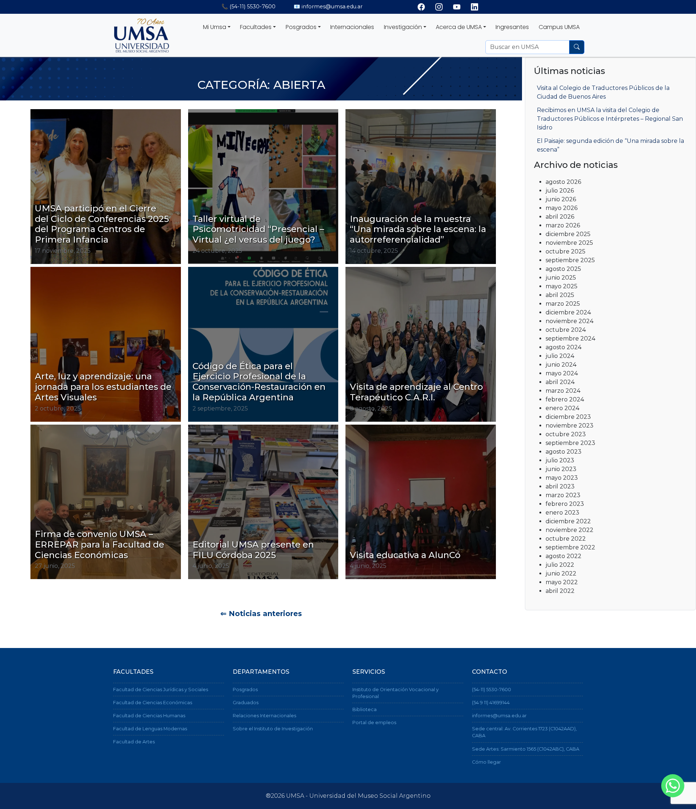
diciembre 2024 (568, 312)
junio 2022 (561, 573)
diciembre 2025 (568, 234)
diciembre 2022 (568, 521)
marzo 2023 (563, 495)
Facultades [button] (256, 27)
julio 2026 (560, 190)
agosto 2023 (563, 451)
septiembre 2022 (570, 547)
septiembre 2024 (570, 338)
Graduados (245, 702)
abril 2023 (560, 486)
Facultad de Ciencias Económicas (152, 702)
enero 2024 (562, 408)
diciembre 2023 (568, 416)
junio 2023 (561, 469)
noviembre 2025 (569, 242)
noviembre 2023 (569, 425)
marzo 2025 (563, 303)
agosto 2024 (563, 347)
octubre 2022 (566, 538)
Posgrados (245, 689)
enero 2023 (562, 512)
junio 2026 (561, 199)
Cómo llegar (486, 762)
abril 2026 (560, 216)
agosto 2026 (563, 181)
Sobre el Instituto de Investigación (273, 728)
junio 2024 (561, 364)
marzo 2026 (563, 225)
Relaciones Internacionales (264, 715)
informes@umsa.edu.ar (499, 715)
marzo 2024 (563, 390)
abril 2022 (560, 590)
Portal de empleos (374, 722)
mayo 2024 (562, 373)
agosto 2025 (563, 268)
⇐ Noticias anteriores (261, 613)
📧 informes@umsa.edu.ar (328, 6)
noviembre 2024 (569, 321)
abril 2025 (560, 295)
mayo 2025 (561, 286)
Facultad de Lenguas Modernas (150, 728)
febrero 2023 (565, 503)
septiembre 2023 (570, 442)
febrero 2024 (565, 399)
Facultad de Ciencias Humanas (149, 715)
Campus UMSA (559, 27)
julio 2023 (560, 460)
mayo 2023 (562, 477)
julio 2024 (560, 355)
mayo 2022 (562, 582)
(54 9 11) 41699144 (491, 702)
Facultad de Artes (134, 741)
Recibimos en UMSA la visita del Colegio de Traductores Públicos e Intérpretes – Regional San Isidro (610, 119)
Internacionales (352, 27)
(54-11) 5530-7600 (491, 689)
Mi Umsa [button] (214, 27)
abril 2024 (560, 382)
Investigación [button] (403, 27)
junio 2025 (561, 277)
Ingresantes (512, 27)
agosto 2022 (563, 556)
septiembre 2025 (570, 260)
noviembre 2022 (569, 530)
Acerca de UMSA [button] (459, 27)
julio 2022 (560, 564)
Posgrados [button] (301, 27)
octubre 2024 (566, 329)
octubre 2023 (566, 434)
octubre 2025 (565, 251)
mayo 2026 (561, 208)
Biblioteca (364, 709)
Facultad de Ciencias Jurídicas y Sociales (160, 689)
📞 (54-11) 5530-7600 (248, 6)
